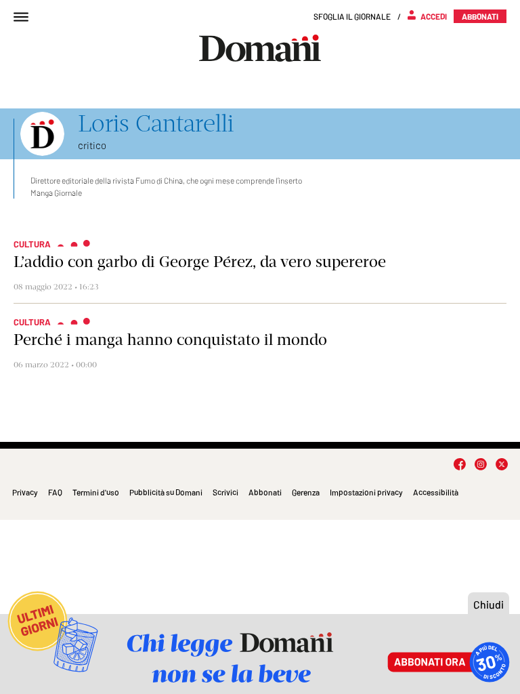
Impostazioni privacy (366, 492)
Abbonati (265, 492)
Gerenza (306, 492)
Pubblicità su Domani (165, 492)
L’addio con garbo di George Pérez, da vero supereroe (200, 261)
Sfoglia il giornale (352, 16)
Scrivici (225, 492)
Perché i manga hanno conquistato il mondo (170, 339)
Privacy (25, 492)
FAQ (55, 492)
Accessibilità (435, 492)
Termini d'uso (95, 492)
